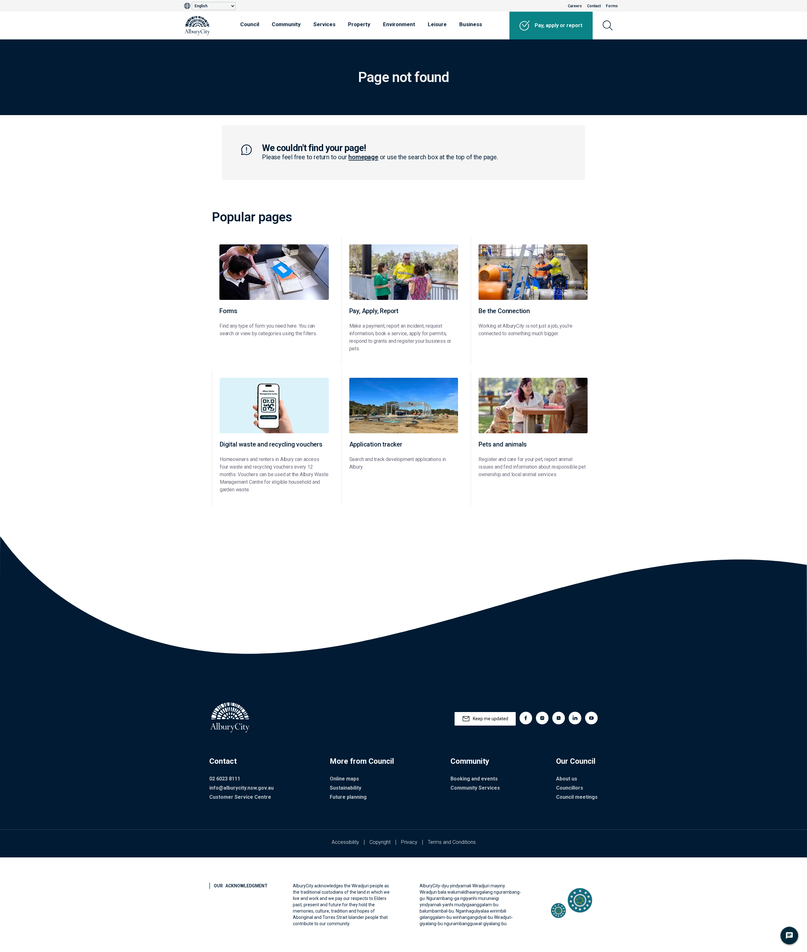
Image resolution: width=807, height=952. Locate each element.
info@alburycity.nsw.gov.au (241, 788)
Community (286, 24)
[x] (558, 718)
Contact (594, 6)
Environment (399, 24)
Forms (612, 6)
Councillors (569, 788)
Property (359, 24)
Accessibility (345, 842)
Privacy (409, 842)
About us (566, 779)
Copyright (380, 842)
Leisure (437, 24)
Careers (575, 6)
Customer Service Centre (240, 797)
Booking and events (474, 779)
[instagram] (542, 718)
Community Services (475, 788)
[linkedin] (575, 718)
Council (249, 24)
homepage (363, 157)
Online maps (344, 779)
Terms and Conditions (452, 842)
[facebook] (526, 718)
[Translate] (188, 6)
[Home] (197, 25)
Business (470, 24)
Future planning (348, 797)
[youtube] (591, 718)
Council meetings (577, 797)
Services (324, 24)
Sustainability (345, 788)
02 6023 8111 (224, 779)
